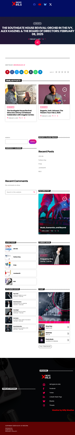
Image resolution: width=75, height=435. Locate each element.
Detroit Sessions (17, 301)
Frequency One (46, 259)
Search (7, 137)
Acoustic (43, 255)
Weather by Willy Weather (63, 410)
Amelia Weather (37, 14)
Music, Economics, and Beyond (53, 227)
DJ (41, 224)
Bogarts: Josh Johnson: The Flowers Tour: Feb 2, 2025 (51, 111)
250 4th (40, 156)
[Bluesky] (45, 4)
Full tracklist (45, 347)
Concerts (37, 23)
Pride (40, 164)
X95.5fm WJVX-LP (19, 65)
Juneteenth (42, 168)
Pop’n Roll (15, 293)
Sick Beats (15, 318)
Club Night (16, 310)
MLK (40, 171)
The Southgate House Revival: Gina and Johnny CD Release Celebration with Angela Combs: (20, 112)
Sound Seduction (17, 326)
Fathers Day (42, 160)
